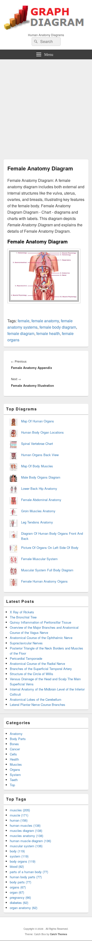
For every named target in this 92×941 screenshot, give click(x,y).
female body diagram (57, 327)
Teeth (14, 779)
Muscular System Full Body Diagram (47, 570)
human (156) (18, 820)
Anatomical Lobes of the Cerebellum (35, 699)
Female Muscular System (39, 558)
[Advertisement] (46, 107)
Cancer (15, 749)
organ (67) (17, 892)
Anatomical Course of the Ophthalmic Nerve (41, 637)
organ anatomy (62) (23, 907)
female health (48, 333)
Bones (14, 744)
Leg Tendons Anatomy (37, 522)
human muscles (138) (25, 825)
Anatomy (16, 733)
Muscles (16, 764)
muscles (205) (20, 810)
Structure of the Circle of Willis (31, 673)
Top (12, 785)
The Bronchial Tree (23, 617)
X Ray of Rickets (22, 612)
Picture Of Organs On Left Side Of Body (50, 547)
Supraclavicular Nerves (26, 643)
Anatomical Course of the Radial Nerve (37, 663)
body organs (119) (22, 861)
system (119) (19, 856)
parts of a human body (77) (29, 871)
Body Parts (18, 738)
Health (14, 759)
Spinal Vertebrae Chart (37, 443)
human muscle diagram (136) (30, 840)
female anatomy (45, 321)
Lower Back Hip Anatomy (39, 488)
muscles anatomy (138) (26, 835)
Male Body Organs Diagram (40, 477)
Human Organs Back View (40, 454)
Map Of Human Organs (37, 421)
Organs (15, 769)
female (23, 321)
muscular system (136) (26, 846)
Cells (13, 754)
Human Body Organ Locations (42, 432)
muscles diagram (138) (26, 830)
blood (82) (17, 866)
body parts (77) (20, 882)
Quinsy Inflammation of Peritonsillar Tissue (40, 622)
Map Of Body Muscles (37, 466)
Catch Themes (58, 934)
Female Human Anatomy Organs (44, 581)
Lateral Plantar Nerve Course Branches (37, 704)
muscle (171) (19, 815)
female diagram (20, 333)
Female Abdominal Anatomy (41, 499)
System (15, 774)
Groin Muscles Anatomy (38, 511)
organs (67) (18, 887)
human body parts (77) (26, 877)
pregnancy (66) (20, 897)
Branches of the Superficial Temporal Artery (41, 668)
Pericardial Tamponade (26, 658)
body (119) (17, 851)
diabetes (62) (19, 902)
